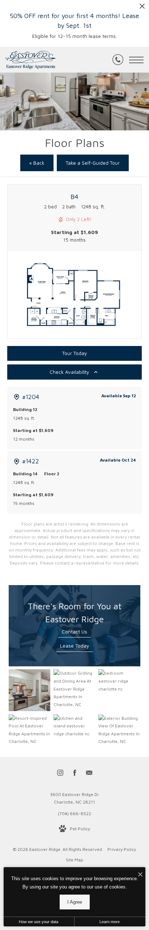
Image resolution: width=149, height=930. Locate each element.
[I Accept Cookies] (140, 874)
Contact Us (74, 631)
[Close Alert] (142, 8)
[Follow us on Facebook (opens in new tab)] (74, 774)
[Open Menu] (136, 60)
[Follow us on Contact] (89, 774)
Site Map (74, 859)
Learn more (109, 922)
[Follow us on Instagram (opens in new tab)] (60, 774)
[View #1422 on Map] (16, 461)
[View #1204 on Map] (16, 397)
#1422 (30, 461)
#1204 (30, 397)
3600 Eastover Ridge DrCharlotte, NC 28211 (74, 798)
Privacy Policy (121, 849)
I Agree (74, 902)
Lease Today (74, 646)
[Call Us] (117, 60)
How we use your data (38, 922)
